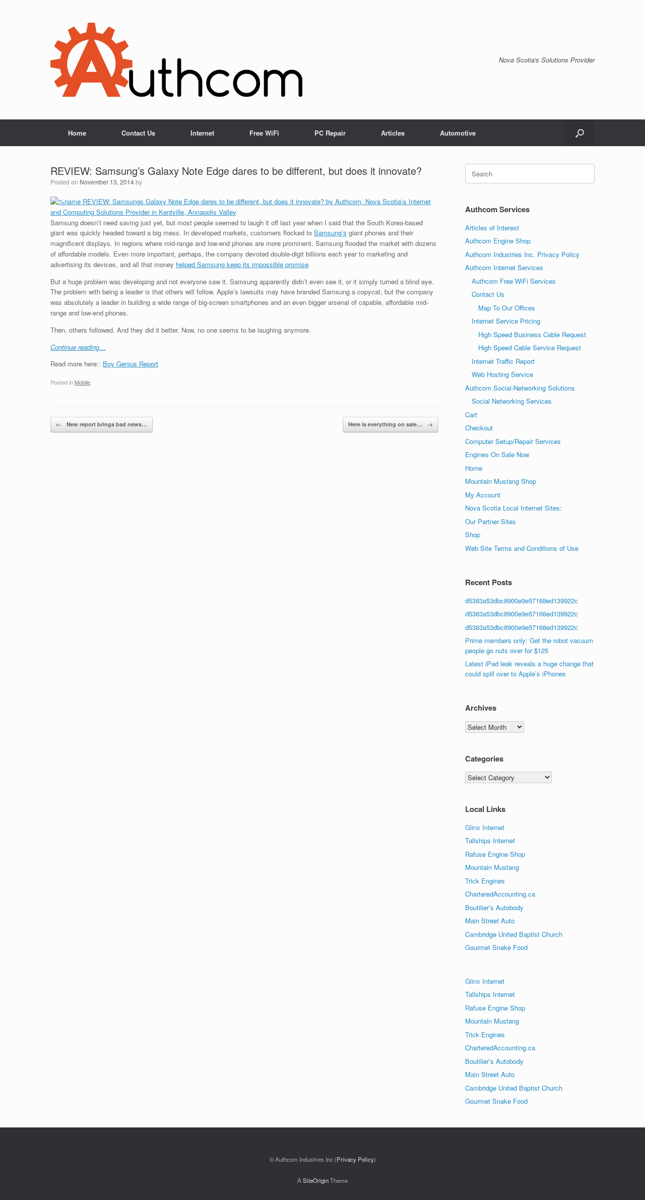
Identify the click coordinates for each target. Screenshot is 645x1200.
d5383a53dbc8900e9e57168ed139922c (521, 600)
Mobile (82, 382)
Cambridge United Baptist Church (513, 934)
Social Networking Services (512, 401)
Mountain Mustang (492, 867)
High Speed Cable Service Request (529, 347)
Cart (471, 414)
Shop (472, 534)
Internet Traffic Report (503, 361)
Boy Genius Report (130, 363)
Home (77, 133)
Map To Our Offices (506, 307)
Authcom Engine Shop (498, 240)
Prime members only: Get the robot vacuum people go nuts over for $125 (529, 645)
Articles (393, 133)
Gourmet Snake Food (496, 947)
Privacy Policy (355, 1159)
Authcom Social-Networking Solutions (520, 388)
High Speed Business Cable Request (532, 334)
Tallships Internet (490, 840)
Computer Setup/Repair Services (513, 441)
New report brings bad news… (101, 424)
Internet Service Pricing (506, 321)
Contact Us (138, 133)
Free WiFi (264, 133)
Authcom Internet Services (504, 267)
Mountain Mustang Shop (500, 481)
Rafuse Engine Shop (495, 854)
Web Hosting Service (502, 374)
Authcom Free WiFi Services (514, 281)
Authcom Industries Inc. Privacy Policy (522, 254)
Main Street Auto (489, 920)
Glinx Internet (484, 827)
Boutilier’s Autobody (494, 907)
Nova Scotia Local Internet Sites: (513, 508)
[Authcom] (176, 60)
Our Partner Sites (490, 521)
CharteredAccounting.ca (500, 894)
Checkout (479, 427)
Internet (202, 133)
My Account (482, 494)
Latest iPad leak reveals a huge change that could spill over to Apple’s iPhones (529, 668)
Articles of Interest (492, 227)
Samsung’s (330, 232)
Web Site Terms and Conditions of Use (521, 548)
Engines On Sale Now (497, 454)
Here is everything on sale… (390, 424)
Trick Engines (485, 881)
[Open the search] (580, 132)
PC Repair (330, 133)
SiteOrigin (316, 1180)
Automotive (458, 133)
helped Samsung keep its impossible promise (242, 264)
